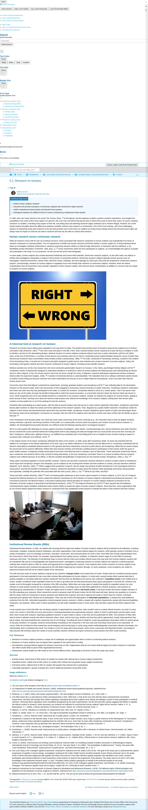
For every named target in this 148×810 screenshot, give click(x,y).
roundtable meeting (17, 680)
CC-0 (26, 676)
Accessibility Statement (78, 807)
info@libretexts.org (119, 807)
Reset (3, 59)
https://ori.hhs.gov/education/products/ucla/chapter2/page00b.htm (38, 691)
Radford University (23, 194)
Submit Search (6, 44)
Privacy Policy (50, 807)
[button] (8, 133)
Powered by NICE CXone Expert (41, 802)
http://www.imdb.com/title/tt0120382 (63, 686)
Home (19, 175)
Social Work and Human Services (58, 175)
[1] (48, 686)
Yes (34, 793)
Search (13, 170)
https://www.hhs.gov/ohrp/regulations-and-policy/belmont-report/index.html (102, 771)
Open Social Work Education (40, 194)
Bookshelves (34, 175)
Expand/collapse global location (137, 174)
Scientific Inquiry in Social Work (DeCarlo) (93, 175)
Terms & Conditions (63, 807)
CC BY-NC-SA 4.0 (93, 779)
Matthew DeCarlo (22, 192)
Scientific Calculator (12, 117)
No (43, 793)
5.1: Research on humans (28, 779)
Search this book (6, 37)
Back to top (13, 787)
